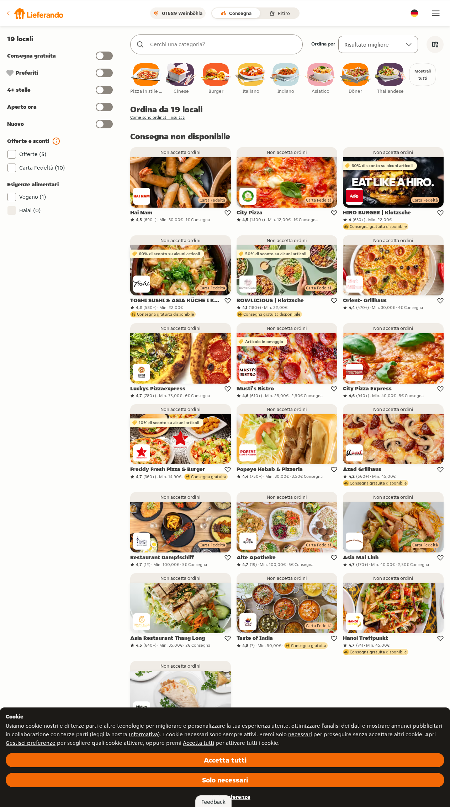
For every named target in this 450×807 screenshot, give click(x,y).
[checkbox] (146, 79)
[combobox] (223, 44)
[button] (34, 13)
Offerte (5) (33, 154)
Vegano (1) (32, 197)
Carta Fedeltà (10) (42, 167)
